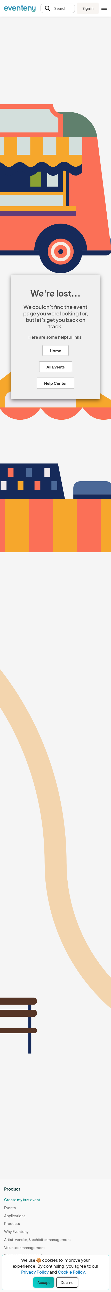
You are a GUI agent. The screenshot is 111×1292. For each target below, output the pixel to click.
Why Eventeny (16, 1231)
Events (10, 1207)
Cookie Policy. (72, 1272)
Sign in (87, 8)
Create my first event (22, 1199)
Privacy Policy (35, 1272)
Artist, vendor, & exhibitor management (37, 1239)
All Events (55, 366)
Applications (14, 1215)
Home (55, 350)
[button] (58, 8)
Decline (67, 1282)
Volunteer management (24, 1247)
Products (12, 1223)
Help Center (55, 383)
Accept (43, 1282)
